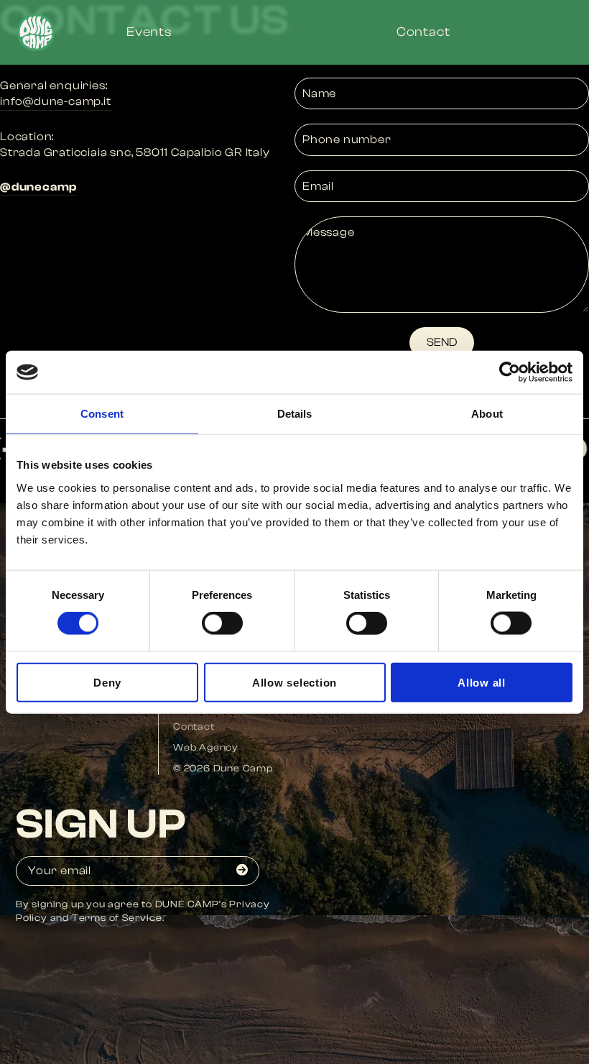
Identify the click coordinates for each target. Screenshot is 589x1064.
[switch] (222, 623)
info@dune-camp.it (55, 101)
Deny (107, 682)
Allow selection (294, 682)
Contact (194, 726)
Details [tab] (294, 414)
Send (442, 342)
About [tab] (487, 414)
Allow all (482, 682)
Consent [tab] (102, 414)
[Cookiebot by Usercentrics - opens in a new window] (509, 372)
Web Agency (205, 747)
